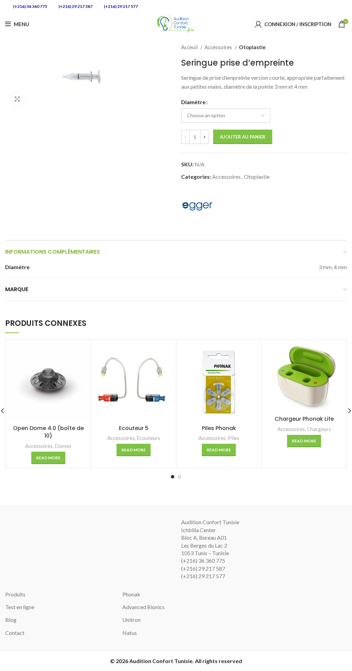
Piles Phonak (219, 428)
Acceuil (190, 47)
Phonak (131, 594)
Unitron (131, 619)
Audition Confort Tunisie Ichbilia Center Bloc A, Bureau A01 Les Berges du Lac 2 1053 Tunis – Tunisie (210, 537)
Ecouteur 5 (133, 428)
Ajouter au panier (242, 137)
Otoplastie (252, 47)
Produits (15, 594)
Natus (129, 632)
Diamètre (193, 102)
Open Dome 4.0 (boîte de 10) (48, 432)
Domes (63, 446)
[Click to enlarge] (17, 99)
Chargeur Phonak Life (304, 419)
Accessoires (219, 47)
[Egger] (197, 206)
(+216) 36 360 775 (29, 6)
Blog (10, 619)
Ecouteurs (148, 438)
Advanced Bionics (143, 607)
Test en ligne (19, 607)
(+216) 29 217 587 (75, 6)
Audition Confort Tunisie (160, 661)
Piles (233, 438)
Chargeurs (319, 429)
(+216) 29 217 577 (120, 6)
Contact (14, 632)
